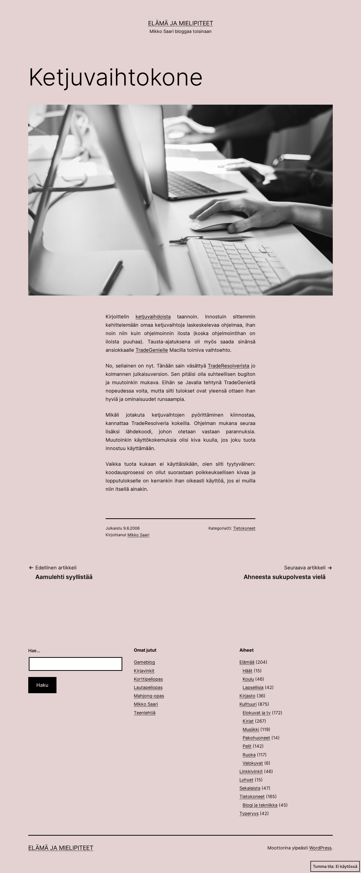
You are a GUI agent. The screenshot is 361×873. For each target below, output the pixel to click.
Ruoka (249, 754)
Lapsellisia (253, 687)
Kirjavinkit (144, 670)
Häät (247, 670)
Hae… (34, 650)
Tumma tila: (323, 866)
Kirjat (248, 721)
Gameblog (144, 662)
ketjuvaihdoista (153, 317)
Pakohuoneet (256, 737)
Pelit (247, 746)
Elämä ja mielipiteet (180, 23)
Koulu (248, 679)
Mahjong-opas (149, 695)
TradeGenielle (152, 350)
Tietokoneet (244, 528)
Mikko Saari (138, 534)
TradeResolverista (228, 366)
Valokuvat (253, 763)
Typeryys (249, 813)
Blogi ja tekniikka (260, 805)
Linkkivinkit (251, 771)
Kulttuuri (248, 704)
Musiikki (251, 729)
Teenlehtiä (144, 712)
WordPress (320, 847)
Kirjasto (247, 695)
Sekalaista (249, 788)
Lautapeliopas (148, 687)
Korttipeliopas (148, 679)
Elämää (246, 662)
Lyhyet (246, 779)
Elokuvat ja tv (257, 712)
